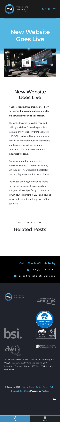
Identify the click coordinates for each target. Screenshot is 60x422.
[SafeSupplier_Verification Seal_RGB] (44, 311)
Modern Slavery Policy (32, 387)
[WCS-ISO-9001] (46, 329)
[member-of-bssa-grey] (46, 345)
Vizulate (45, 391)
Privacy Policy (49, 387)
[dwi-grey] (13, 345)
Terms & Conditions (21, 391)
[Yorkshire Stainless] (16, 4)
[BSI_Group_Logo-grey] (13, 329)
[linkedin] (54, 399)
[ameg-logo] (46, 299)
